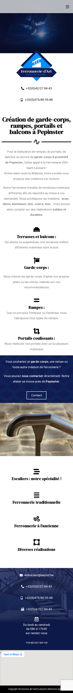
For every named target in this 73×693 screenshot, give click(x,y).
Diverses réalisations (36, 549)
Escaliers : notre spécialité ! (36, 478)
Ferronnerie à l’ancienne (36, 525)
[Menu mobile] (67, 6)
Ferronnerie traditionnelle (37, 502)
